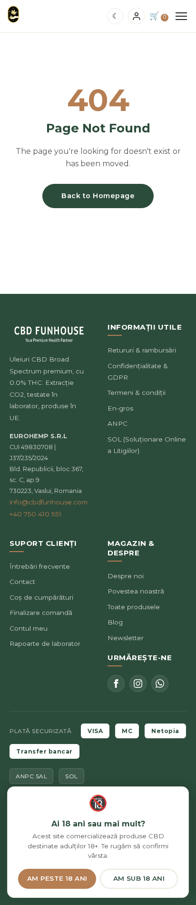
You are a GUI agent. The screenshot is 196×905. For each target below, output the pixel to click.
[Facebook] (116, 683)
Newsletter (126, 638)
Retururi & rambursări (142, 350)
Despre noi (126, 576)
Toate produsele (134, 607)
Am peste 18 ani (57, 878)
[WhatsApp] (159, 683)
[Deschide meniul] (181, 16)
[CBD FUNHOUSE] (13, 14)
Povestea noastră (136, 591)
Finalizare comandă (41, 612)
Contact (22, 581)
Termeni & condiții (137, 392)
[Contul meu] (136, 16)
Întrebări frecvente (40, 566)
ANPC (117, 423)
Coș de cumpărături (41, 597)
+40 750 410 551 (35, 514)
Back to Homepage (98, 195)
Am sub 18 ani (139, 878)
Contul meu (29, 628)
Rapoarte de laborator (45, 643)
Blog (115, 622)
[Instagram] (138, 683)
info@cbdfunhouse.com (49, 502)
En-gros (120, 408)
